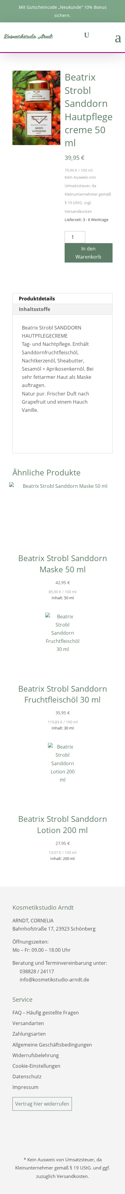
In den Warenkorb (88, 252)
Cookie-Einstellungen (36, 1066)
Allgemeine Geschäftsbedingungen (52, 1044)
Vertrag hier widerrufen (42, 1103)
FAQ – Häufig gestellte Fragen (45, 1012)
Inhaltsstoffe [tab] (34, 309)
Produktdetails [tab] (37, 298)
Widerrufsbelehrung (35, 1055)
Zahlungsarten (29, 1033)
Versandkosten (78, 211)
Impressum (25, 1087)
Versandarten (28, 1023)
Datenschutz (26, 1076)
